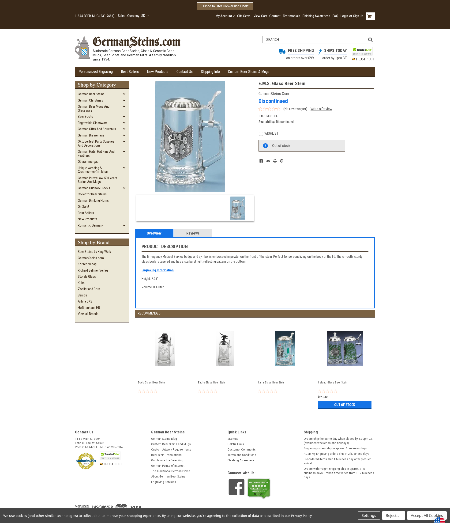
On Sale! (83, 207)
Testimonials (291, 16)
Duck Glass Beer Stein (151, 382)
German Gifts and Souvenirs (97, 129)
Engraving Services (163, 482)
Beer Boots (85, 116)
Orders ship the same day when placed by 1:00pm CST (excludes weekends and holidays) (339, 441)
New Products (157, 71)
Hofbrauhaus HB (89, 308)
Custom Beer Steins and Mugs (171, 444)
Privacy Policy (301, 515)
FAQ (335, 16)
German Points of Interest (167, 465)
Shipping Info (210, 71)
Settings (369, 515)
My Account (224, 16)
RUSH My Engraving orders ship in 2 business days (336, 453)
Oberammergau (88, 161)
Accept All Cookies (427, 515)
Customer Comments (242, 449)
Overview (154, 233)
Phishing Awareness (316, 16)
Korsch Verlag (87, 264)
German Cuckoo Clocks (94, 188)
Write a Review (321, 109)
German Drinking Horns (93, 200)
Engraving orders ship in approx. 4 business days (335, 448)
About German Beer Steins (168, 476)
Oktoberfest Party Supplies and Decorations (96, 143)
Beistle (82, 295)
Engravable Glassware (93, 123)
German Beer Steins (91, 94)
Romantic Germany (91, 225)
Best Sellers (130, 71)
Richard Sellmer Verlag (93, 270)
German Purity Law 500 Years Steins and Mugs (97, 180)
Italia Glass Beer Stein (271, 382)
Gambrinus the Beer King (167, 460)
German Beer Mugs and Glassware (93, 108)
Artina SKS (85, 301)
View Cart (260, 16)
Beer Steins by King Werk (94, 252)
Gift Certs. (244, 16)
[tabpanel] (165, 364)
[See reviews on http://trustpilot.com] (259, 489)
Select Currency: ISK (132, 16)
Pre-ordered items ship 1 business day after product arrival (337, 461)
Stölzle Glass (87, 276)
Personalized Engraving (96, 71)
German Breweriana (91, 135)
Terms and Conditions (242, 455)
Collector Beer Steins (92, 194)
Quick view (165, 372)
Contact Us (184, 71)
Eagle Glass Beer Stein (212, 382)
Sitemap (233, 438)
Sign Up (358, 16)
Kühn (81, 283)
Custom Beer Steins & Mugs (248, 71)
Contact (275, 16)
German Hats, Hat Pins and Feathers (96, 153)
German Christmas (90, 100)
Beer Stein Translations (166, 455)
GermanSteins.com (91, 258)
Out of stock (344, 405)
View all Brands (88, 314)
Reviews (193, 233)
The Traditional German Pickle (170, 471)
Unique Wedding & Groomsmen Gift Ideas (93, 170)
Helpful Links (236, 444)
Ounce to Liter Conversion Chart (225, 6)
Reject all (393, 515)
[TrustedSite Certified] (362, 51)
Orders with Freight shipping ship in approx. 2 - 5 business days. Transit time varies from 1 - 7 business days (339, 473)
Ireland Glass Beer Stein (332, 382)
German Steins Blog (164, 438)
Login (344, 16)
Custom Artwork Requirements (171, 449)
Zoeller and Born (89, 289)
